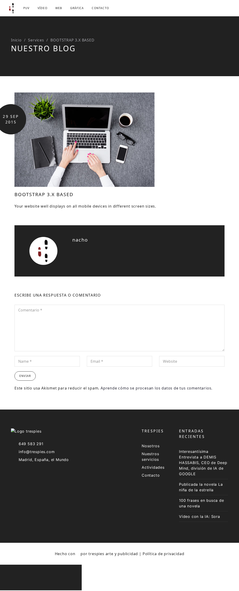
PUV (26, 8)
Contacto (100, 8)
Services (36, 40)
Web (58, 8)
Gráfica (77, 8)
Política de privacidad (163, 553)
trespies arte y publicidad (113, 553)
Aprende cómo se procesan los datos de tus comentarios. (156, 388)
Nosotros (150, 446)
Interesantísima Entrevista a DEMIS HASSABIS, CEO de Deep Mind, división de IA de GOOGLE (203, 462)
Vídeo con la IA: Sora (199, 516)
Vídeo (42, 8)
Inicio (16, 40)
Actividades (153, 467)
